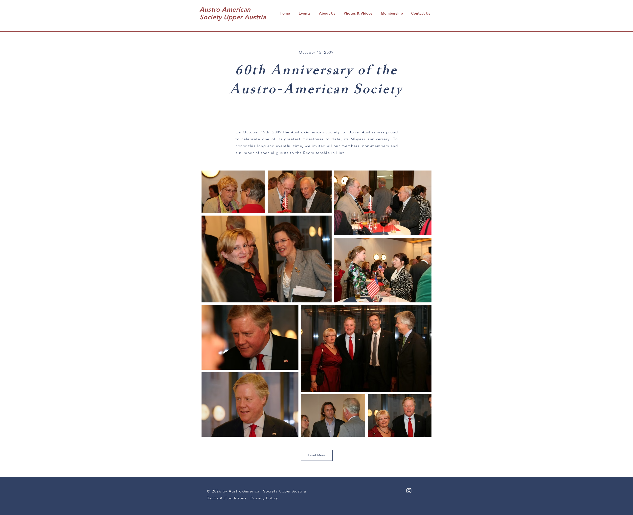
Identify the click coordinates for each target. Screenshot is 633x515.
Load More (316, 455)
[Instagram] (409, 490)
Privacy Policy (264, 498)
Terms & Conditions (226, 498)
